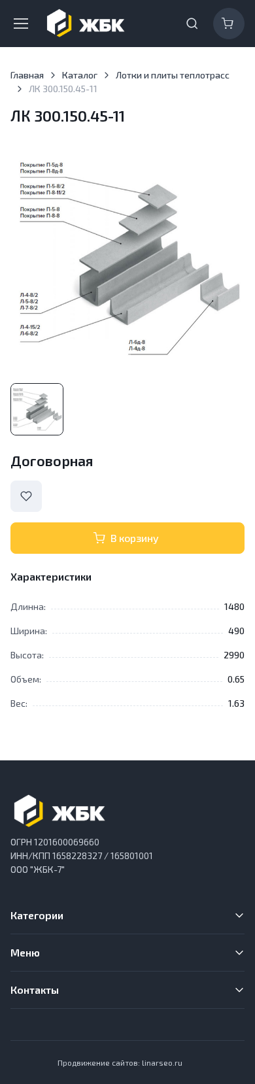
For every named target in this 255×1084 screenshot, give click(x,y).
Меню (25, 952)
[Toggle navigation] (19, 23)
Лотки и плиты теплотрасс (173, 74)
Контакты (34, 989)
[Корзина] (229, 23)
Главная (27, 74)
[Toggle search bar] (192, 23)
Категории (36, 915)
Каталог (79, 74)
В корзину (134, 538)
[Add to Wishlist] (26, 496)
